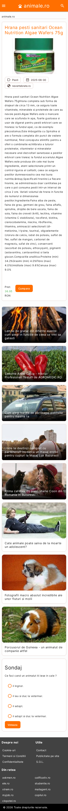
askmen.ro (9, 777)
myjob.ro (7, 795)
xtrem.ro (7, 789)
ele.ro (5, 783)
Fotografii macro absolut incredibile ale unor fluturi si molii (33, 597)
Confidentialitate (12, 761)
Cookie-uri (8, 750)
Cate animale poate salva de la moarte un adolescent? (33, 545)
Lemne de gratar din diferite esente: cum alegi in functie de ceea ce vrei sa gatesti (33, 334)
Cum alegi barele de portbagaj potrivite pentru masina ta (34, 414)
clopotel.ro (9, 800)
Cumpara (24, 288)
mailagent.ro (43, 789)
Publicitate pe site (47, 755)
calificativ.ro (42, 777)
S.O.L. (40, 761)
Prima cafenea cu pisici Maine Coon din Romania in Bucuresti (33, 492)
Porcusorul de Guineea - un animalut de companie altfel (33, 649)
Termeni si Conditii (14, 755)
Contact (41, 750)
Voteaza (12, 724)
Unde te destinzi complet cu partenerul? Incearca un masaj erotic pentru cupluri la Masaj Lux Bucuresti (32, 451)
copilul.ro (40, 795)
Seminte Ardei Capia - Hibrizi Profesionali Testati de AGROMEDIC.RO (33, 375)
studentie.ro (42, 783)
